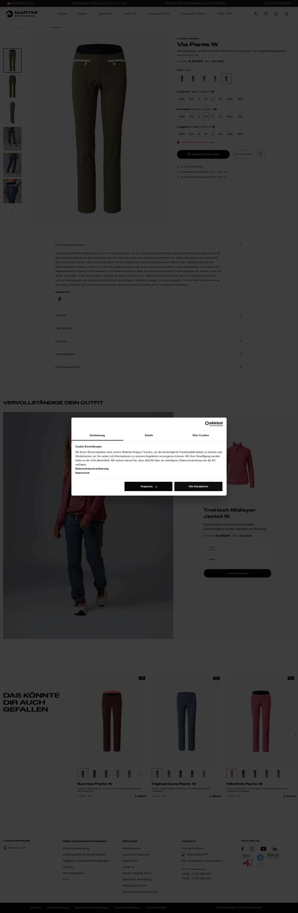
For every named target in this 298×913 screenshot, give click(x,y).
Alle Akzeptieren (198, 486)
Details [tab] (149, 435)
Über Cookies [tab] (200, 435)
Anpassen (147, 486)
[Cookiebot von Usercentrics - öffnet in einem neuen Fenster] (208, 424)
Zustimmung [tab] (97, 435)
